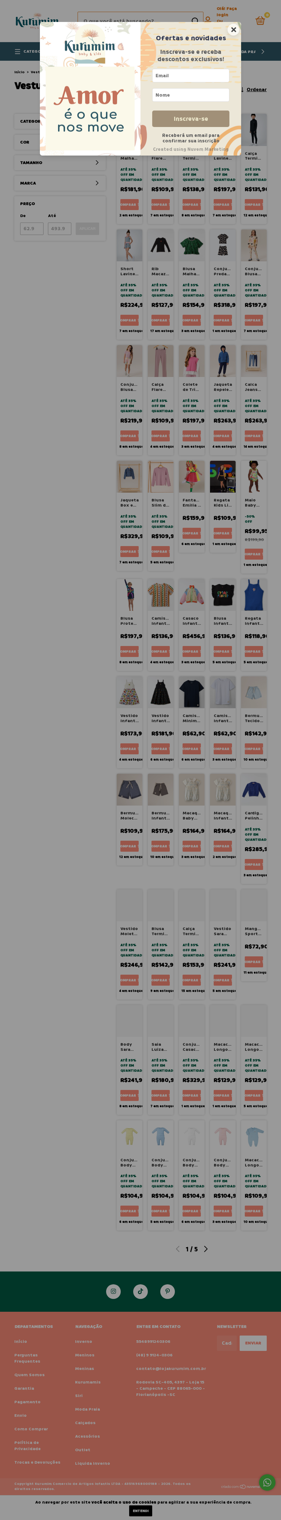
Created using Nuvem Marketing (191, 149)
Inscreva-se (191, 119)
